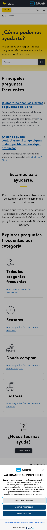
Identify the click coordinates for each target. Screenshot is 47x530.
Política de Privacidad (12, 522)
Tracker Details (39, 522)
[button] (43, 470)
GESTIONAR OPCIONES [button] (24, 500)
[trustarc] (30, 528)
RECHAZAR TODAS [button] (24, 513)
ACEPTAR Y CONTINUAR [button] (24, 507)
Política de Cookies (27, 522)
